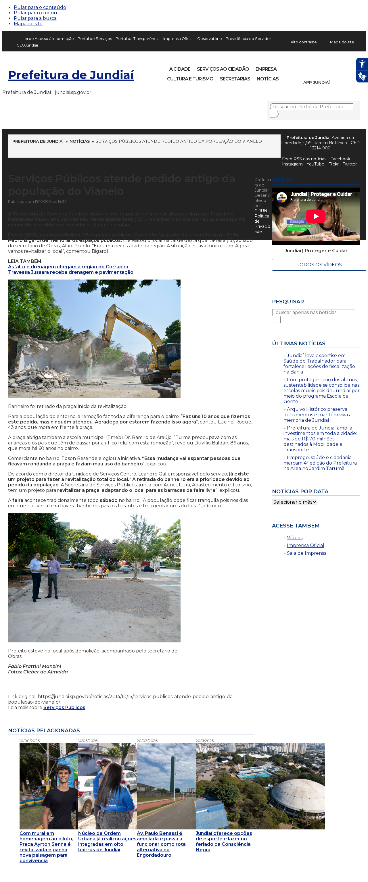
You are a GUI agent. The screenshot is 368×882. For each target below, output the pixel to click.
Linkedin (337, 67)
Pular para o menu (35, 13)
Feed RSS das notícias (304, 158)
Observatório (209, 38)
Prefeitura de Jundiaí (71, 75)
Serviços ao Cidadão (223, 69)
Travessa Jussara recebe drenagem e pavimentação (70, 272)
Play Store (345, 82)
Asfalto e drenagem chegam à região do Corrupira (68, 266)
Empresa (266, 69)
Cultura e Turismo (190, 79)
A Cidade (179, 69)
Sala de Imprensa (307, 553)
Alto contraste (304, 42)
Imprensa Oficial (178, 38)
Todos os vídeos (319, 264)
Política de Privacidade (262, 223)
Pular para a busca (35, 18)
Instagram (307, 67)
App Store (336, 82)
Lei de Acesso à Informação (48, 38)
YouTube (327, 67)
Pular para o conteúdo (40, 7)
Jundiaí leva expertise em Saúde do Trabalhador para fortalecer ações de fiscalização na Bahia (319, 364)
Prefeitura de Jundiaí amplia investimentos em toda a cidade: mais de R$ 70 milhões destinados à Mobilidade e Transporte (320, 438)
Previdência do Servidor (248, 38)
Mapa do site (28, 23)
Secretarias (235, 79)
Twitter (350, 164)
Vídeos (294, 537)
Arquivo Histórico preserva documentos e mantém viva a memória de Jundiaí (317, 415)
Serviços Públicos (64, 707)
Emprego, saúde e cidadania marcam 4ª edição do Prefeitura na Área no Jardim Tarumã (320, 463)
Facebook (297, 67)
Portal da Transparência (138, 38)
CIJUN (260, 210)
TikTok (317, 67)
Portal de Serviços (95, 38)
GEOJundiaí (27, 45)
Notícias (268, 79)
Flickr (346, 67)
